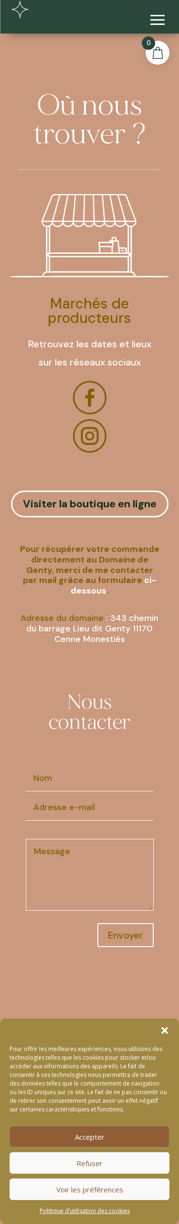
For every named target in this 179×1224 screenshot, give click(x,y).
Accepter (90, 1137)
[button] (164, 1030)
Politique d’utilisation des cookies (85, 1211)
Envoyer (125, 935)
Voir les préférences (89, 1189)
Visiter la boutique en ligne (90, 504)
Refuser (89, 1163)
